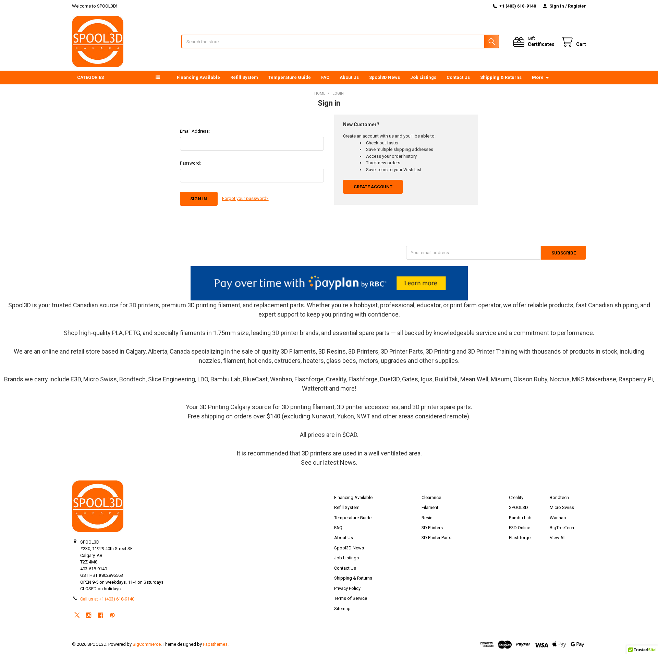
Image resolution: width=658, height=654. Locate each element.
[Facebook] (101, 615)
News (348, 462)
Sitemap (342, 608)
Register (577, 6)
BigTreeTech (562, 527)
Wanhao (558, 517)
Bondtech (559, 497)
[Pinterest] (112, 615)
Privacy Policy (347, 588)
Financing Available (198, 77)
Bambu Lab (520, 517)
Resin (427, 517)
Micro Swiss (562, 507)
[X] (77, 615)
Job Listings (423, 77)
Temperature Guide (289, 77)
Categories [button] (90, 77)
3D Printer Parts (436, 537)
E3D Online (519, 527)
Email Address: (195, 131)
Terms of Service (350, 598)
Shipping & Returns (501, 77)
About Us (349, 77)
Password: (190, 163)
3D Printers (432, 527)
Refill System (244, 77)
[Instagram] (89, 615)
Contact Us (458, 77)
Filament (430, 507)
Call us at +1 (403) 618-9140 (107, 599)
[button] (329, 283)
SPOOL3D (518, 507)
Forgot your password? (245, 198)
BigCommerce (147, 644)
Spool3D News (384, 77)
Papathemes (215, 644)
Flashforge (520, 537)
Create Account (373, 186)
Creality (516, 497)
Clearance (431, 497)
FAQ (325, 77)
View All (557, 537)
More (538, 77)
